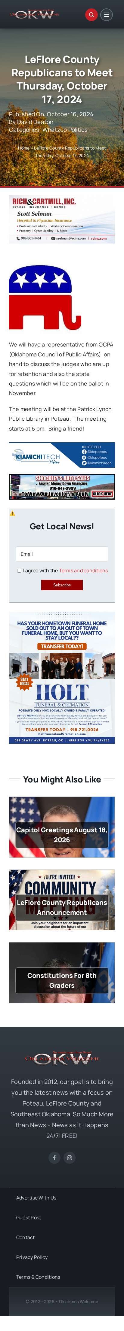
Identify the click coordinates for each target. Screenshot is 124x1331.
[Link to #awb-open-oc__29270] (91, 14)
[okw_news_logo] (34, 11)
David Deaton (35, 122)
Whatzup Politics (65, 130)
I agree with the (65, 570)
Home (24, 148)
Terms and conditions (83, 570)
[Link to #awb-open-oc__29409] (106, 14)
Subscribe (62, 585)
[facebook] (54, 1158)
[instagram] (70, 1158)
